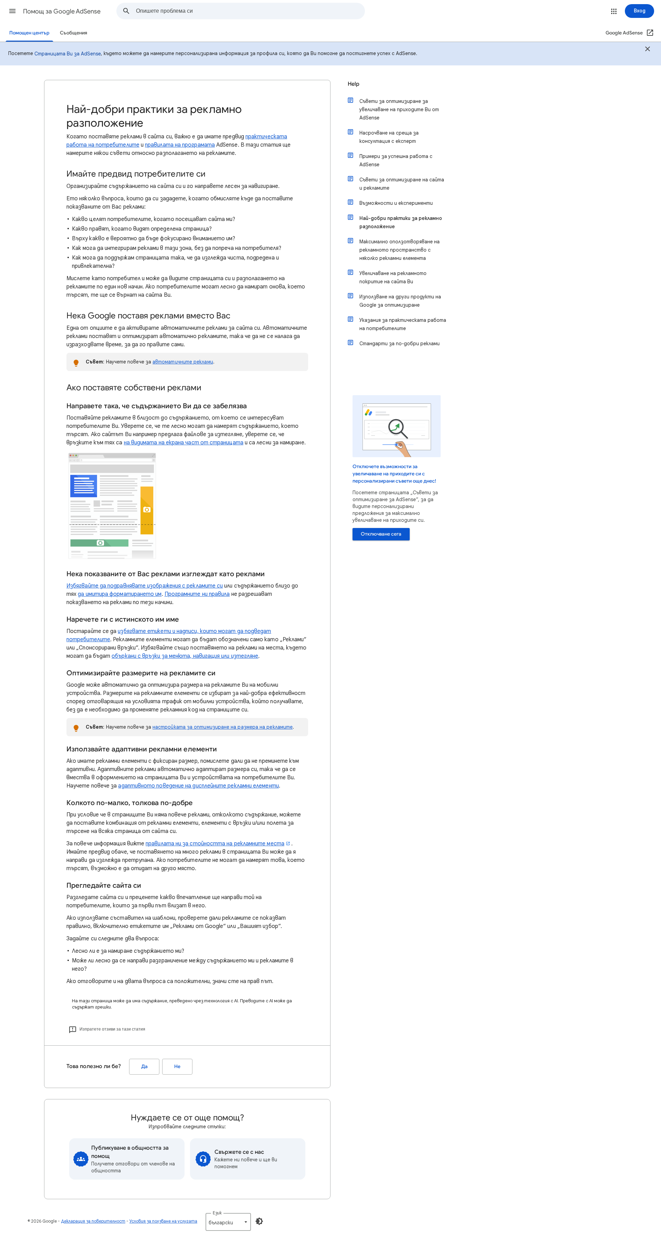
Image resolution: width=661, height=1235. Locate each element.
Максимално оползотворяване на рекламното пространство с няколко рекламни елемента (399, 250)
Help (353, 84)
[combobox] (250, 11)
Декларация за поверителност (93, 1221)
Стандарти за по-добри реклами (399, 343)
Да (144, 1066)
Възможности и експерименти (396, 203)
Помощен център (29, 33)
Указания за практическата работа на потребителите (402, 324)
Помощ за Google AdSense (62, 11)
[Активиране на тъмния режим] (259, 1221)
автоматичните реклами (183, 362)
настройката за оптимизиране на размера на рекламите (223, 727)
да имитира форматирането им (119, 594)
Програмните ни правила (197, 594)
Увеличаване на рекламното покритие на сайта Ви (393, 277)
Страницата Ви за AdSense (67, 54)
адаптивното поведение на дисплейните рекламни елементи (198, 785)
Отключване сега (381, 534)
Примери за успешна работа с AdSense (395, 160)
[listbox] (228, 1222)
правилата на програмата (180, 144)
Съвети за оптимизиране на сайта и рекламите (401, 184)
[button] (12, 11)
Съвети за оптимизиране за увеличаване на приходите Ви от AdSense (399, 109)
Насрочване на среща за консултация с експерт (389, 137)
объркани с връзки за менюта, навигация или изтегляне (185, 656)
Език (217, 1212)
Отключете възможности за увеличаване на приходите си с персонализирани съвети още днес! (394, 474)
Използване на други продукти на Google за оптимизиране (400, 301)
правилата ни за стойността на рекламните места (215, 843)
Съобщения (73, 33)
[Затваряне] (647, 50)
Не (177, 1066)
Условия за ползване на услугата (163, 1221)
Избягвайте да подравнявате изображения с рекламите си (144, 585)
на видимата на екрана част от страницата (183, 442)
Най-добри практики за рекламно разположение (400, 222)
